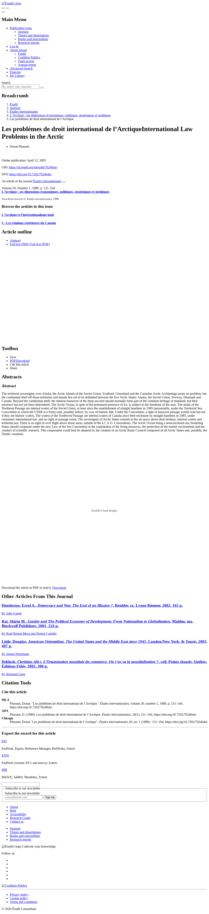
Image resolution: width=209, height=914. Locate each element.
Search (6, 82)
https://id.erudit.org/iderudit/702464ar (33, 167)
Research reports (28, 42)
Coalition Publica (29, 57)
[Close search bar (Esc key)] (7, 8)
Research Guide (20, 818)
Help (13, 810)
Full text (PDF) (19, 244)
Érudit (22, 53)
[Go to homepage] (11, 3)
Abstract (15, 240)
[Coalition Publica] (14, 885)
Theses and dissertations (33, 35)
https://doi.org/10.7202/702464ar (30, 174)
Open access (26, 61)
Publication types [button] (21, 28)
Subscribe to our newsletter (22, 793)
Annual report (27, 64)
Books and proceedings (33, 39)
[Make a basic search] (3, 8)
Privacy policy (19, 894)
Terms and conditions (23, 902)
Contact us (16, 821)
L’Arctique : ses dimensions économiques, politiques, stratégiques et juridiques (60, 115)
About (23, 50)
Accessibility (18, 814)
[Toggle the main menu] (3, 11)
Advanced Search (21, 68)
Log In (14, 46)
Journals (23, 31)
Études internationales (24, 111)
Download (59, 587)
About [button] (14, 50)
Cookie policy (19, 898)
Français (15, 72)
